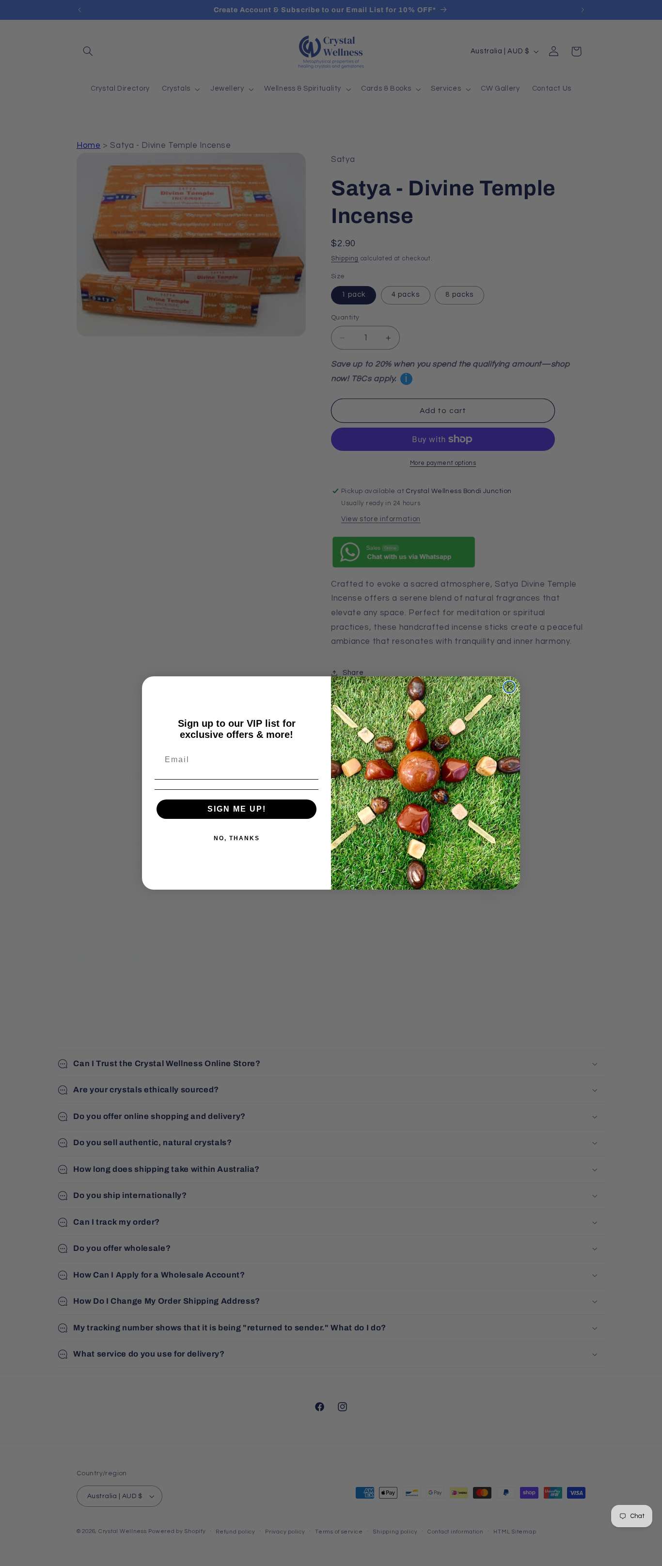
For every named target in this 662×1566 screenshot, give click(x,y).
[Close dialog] (509, 687)
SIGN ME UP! (236, 809)
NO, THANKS (237, 838)
